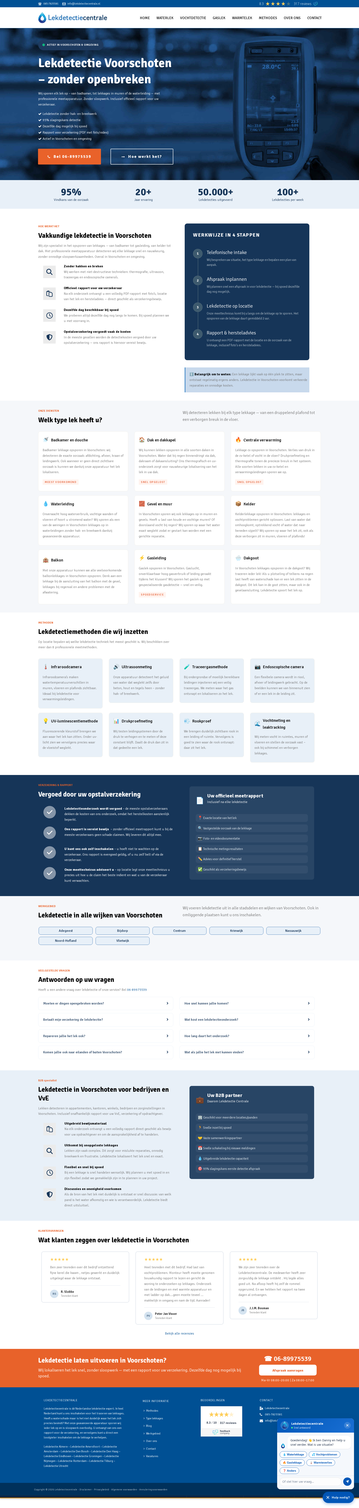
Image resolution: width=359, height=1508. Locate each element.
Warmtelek (242, 18)
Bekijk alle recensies (179, 1333)
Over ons (292, 18)
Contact (314, 18)
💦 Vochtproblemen (324, 1454)
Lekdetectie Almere (56, 1446)
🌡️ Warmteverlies (321, 1462)
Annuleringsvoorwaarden (153, 1489)
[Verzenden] (347, 1481)
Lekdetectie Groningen (88, 1456)
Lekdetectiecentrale (66, 1489)
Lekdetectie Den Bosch (75, 1451)
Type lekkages (154, 1418)
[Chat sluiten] (347, 1425)
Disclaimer (86, 1489)
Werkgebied (153, 1433)
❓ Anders (289, 1470)
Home (145, 18)
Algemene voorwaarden (124, 1489)
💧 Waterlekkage (293, 1454)
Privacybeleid (101, 1489)
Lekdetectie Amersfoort (85, 1446)
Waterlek (164, 18)
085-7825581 (273, 1414)
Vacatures (152, 1456)
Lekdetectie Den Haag (104, 1451)
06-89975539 (137, 990)
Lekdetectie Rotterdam (72, 1461)
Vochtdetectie (193, 18)
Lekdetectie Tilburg (101, 1461)
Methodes (268, 18)
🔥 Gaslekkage (292, 1462)
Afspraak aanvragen (287, 1370)
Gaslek (219, 18)
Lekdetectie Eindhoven (57, 1456)
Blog (149, 1426)
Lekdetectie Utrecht (56, 1466)
